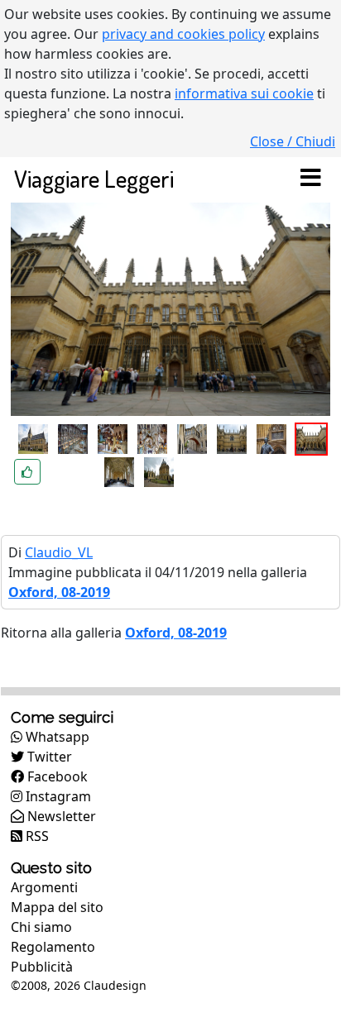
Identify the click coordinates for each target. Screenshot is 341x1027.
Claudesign (115, 985)
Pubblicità (42, 967)
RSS (35, 836)
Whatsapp (55, 737)
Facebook (56, 776)
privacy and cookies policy (183, 34)
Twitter (48, 757)
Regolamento (53, 947)
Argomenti (44, 887)
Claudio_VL (59, 552)
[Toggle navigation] (310, 178)
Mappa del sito (57, 907)
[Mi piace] (27, 472)
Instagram (56, 796)
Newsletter (60, 816)
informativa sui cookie (244, 93)
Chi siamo (41, 927)
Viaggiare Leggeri (94, 178)
